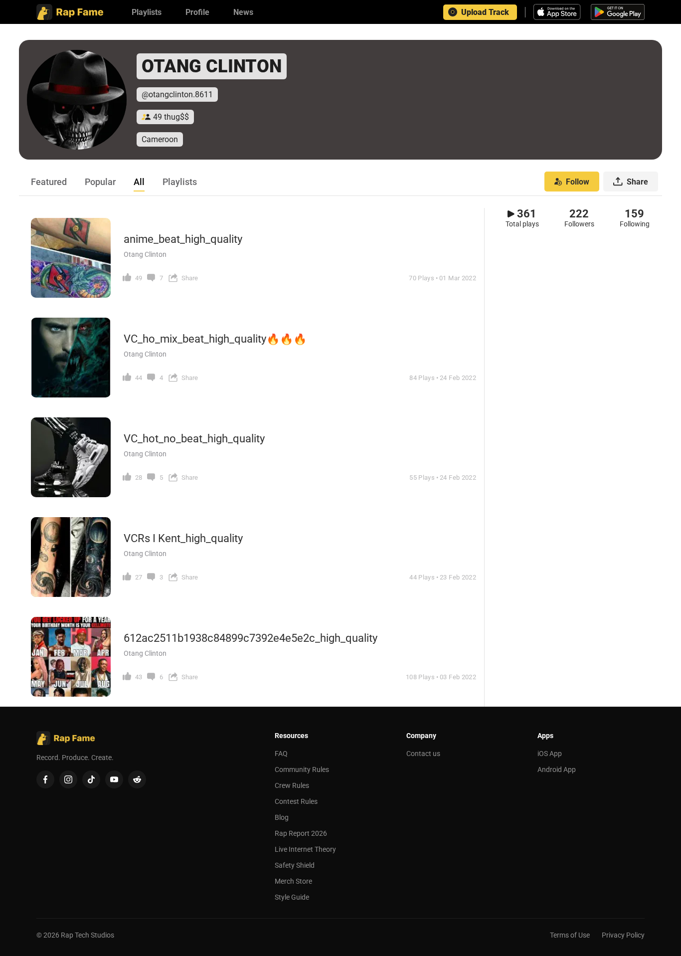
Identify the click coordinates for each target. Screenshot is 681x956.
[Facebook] (45, 779)
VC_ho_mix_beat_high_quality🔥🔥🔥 (215, 339)
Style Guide (292, 897)
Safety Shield (295, 865)
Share (637, 182)
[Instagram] (68, 779)
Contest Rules (296, 801)
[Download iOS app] (558, 12)
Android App (556, 769)
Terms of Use (570, 935)
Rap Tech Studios (87, 935)
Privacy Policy (623, 935)
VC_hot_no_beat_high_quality (194, 438)
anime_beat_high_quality (183, 239)
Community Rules (302, 769)
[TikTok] (91, 779)
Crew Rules (292, 785)
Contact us (423, 754)
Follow (577, 182)
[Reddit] (137, 779)
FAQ (281, 754)
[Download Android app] (618, 12)
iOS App (549, 754)
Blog (282, 817)
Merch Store (293, 881)
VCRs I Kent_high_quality (183, 538)
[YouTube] (114, 779)
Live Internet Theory (305, 849)
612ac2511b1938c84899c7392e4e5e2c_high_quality (250, 638)
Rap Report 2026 (301, 833)
